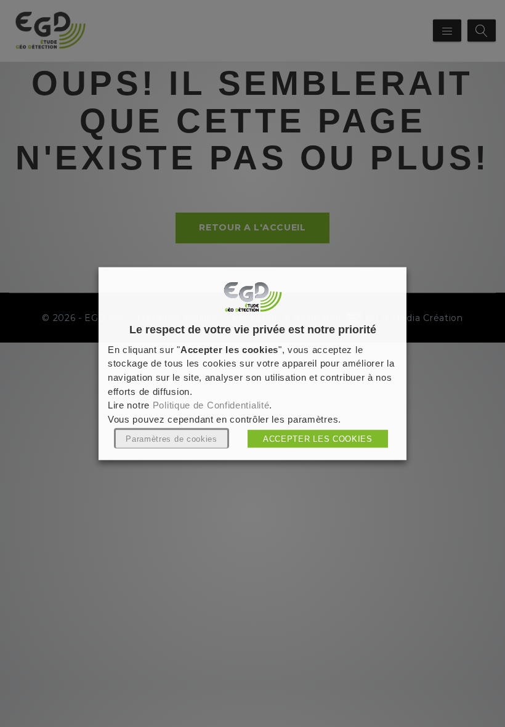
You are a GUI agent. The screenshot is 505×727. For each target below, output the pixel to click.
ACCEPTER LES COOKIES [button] (318, 438)
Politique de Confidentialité (211, 405)
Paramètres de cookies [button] (171, 438)
